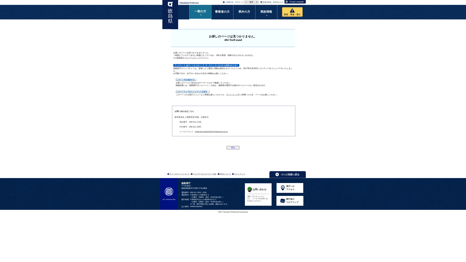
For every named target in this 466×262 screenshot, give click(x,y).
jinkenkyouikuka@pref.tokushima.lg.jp (211, 132)
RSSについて (225, 174)
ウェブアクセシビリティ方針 (204, 174)
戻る (233, 148)
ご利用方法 (229, 2)
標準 (251, 2)
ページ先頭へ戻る (290, 174)
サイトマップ (232, 95)
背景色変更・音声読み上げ (273, 2)
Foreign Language (297, 2)
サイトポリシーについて (180, 174)
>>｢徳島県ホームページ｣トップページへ (190, 58)
